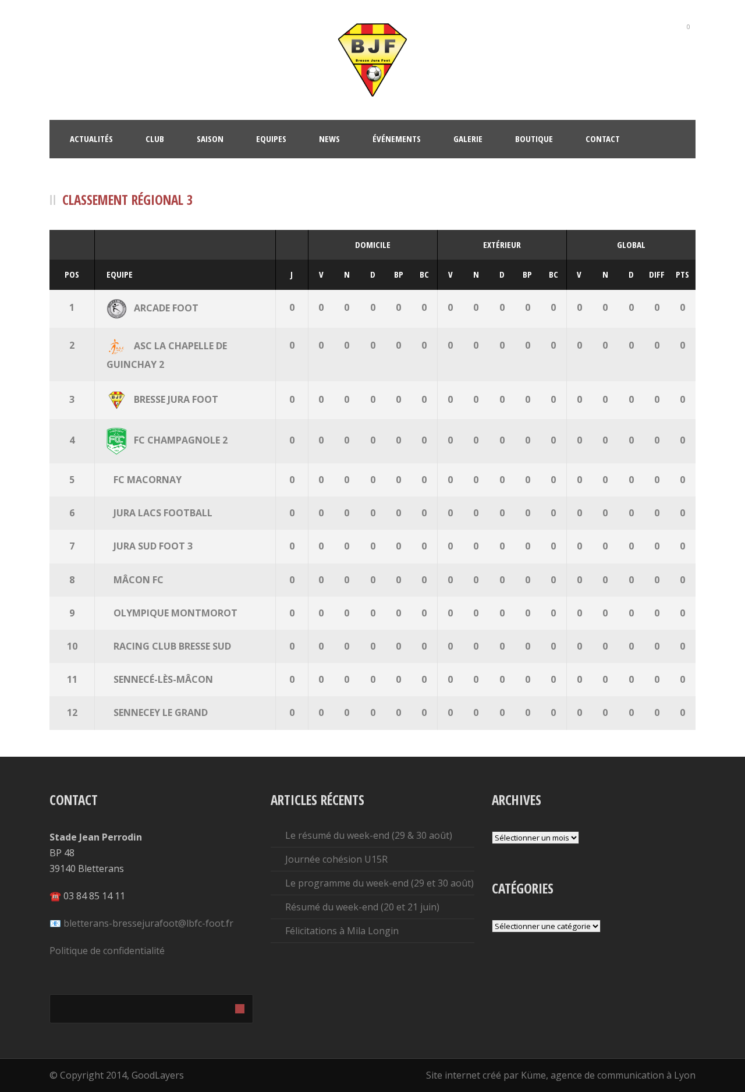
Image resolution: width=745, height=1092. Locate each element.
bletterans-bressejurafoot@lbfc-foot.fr (148, 923)
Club (155, 138)
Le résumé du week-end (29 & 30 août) (368, 835)
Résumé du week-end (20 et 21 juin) (362, 906)
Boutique (534, 138)
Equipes (271, 138)
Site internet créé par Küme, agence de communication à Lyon (561, 1075)
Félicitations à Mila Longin (342, 930)
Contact (603, 138)
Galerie (468, 138)
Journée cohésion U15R (336, 859)
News (329, 138)
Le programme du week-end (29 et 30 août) (379, 883)
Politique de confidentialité (107, 950)
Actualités (91, 138)
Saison (210, 138)
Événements (396, 138)
